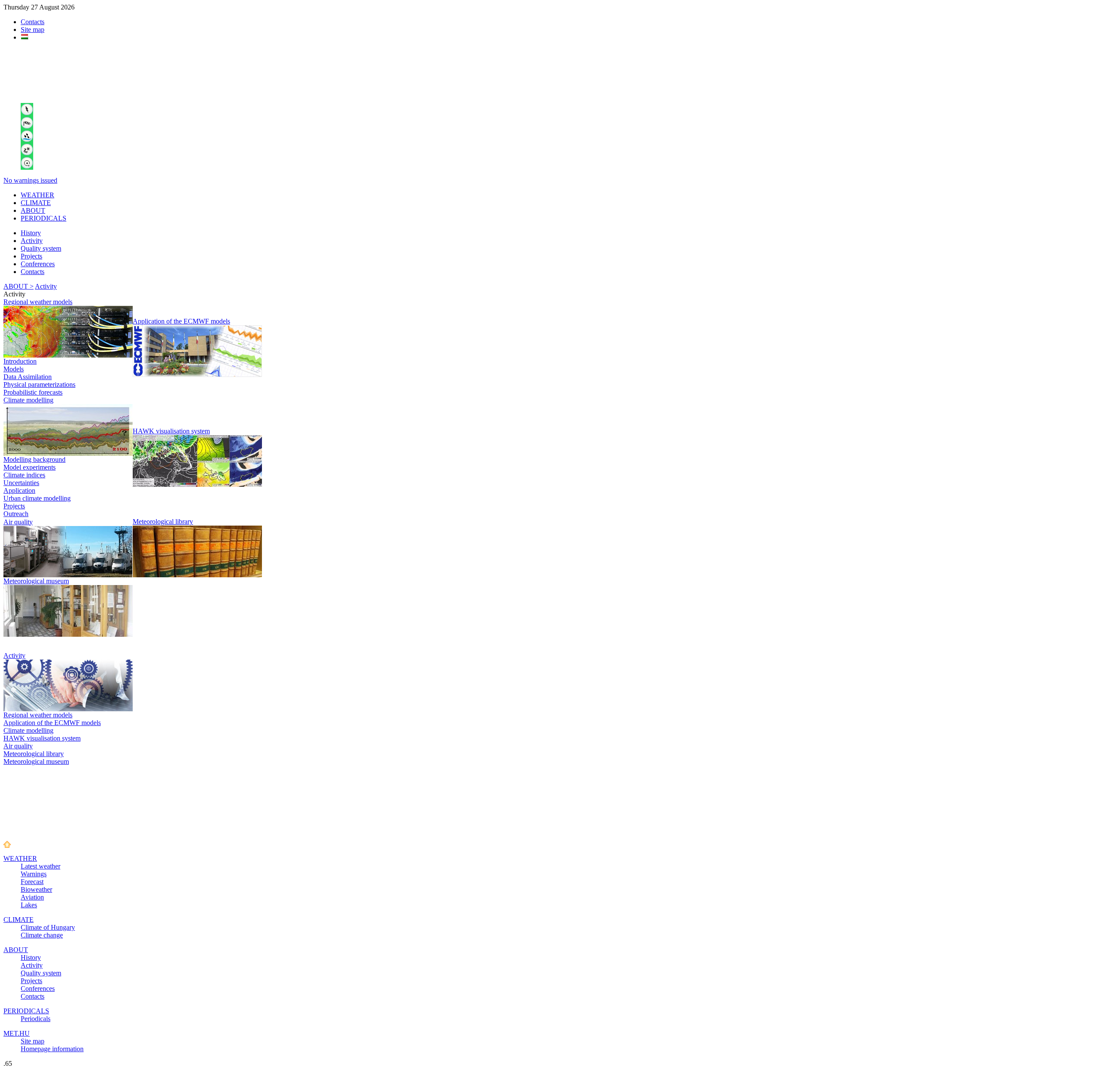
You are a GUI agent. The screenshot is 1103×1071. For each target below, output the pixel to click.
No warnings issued (30, 180)
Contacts (32, 21)
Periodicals (35, 1018)
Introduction (20, 361)
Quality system (41, 248)
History (31, 233)
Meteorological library (163, 521)
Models (13, 369)
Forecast (32, 881)
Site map (32, 29)
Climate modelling (28, 400)
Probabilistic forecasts (32, 392)
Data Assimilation (27, 376)
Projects (31, 256)
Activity (32, 240)
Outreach (15, 513)
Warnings (34, 874)
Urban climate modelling (37, 498)
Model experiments (29, 467)
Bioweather (36, 889)
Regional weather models (37, 301)
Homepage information (52, 1048)
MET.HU (16, 1033)
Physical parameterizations (39, 384)
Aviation (32, 897)
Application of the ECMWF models (181, 321)
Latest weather (40, 866)
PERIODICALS (43, 218)
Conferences (38, 264)
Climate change (42, 935)
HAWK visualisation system (171, 431)
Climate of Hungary (48, 927)
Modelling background (34, 459)
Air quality (18, 522)
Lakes (29, 905)
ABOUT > (18, 286)
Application (19, 490)
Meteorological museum (36, 581)
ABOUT (33, 210)
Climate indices (24, 475)
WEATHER (37, 195)
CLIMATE (36, 202)
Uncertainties (21, 482)
